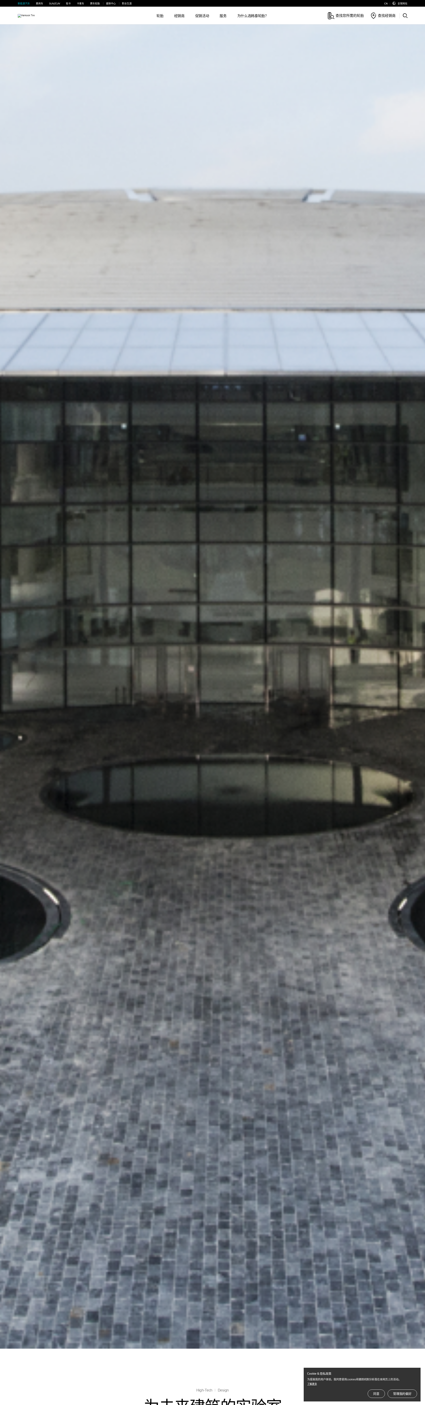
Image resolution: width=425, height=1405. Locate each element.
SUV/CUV (54, 3)
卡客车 (80, 3)
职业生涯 (127, 3)
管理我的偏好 (402, 1393)
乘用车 (39, 3)
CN (386, 3)
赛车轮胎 (95, 3)
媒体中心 (111, 3)
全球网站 (402, 3)
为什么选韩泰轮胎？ (253, 15)
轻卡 (68, 3)
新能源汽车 (24, 3)
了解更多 (312, 1383)
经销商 (179, 15)
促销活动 (202, 15)
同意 (376, 1393)
